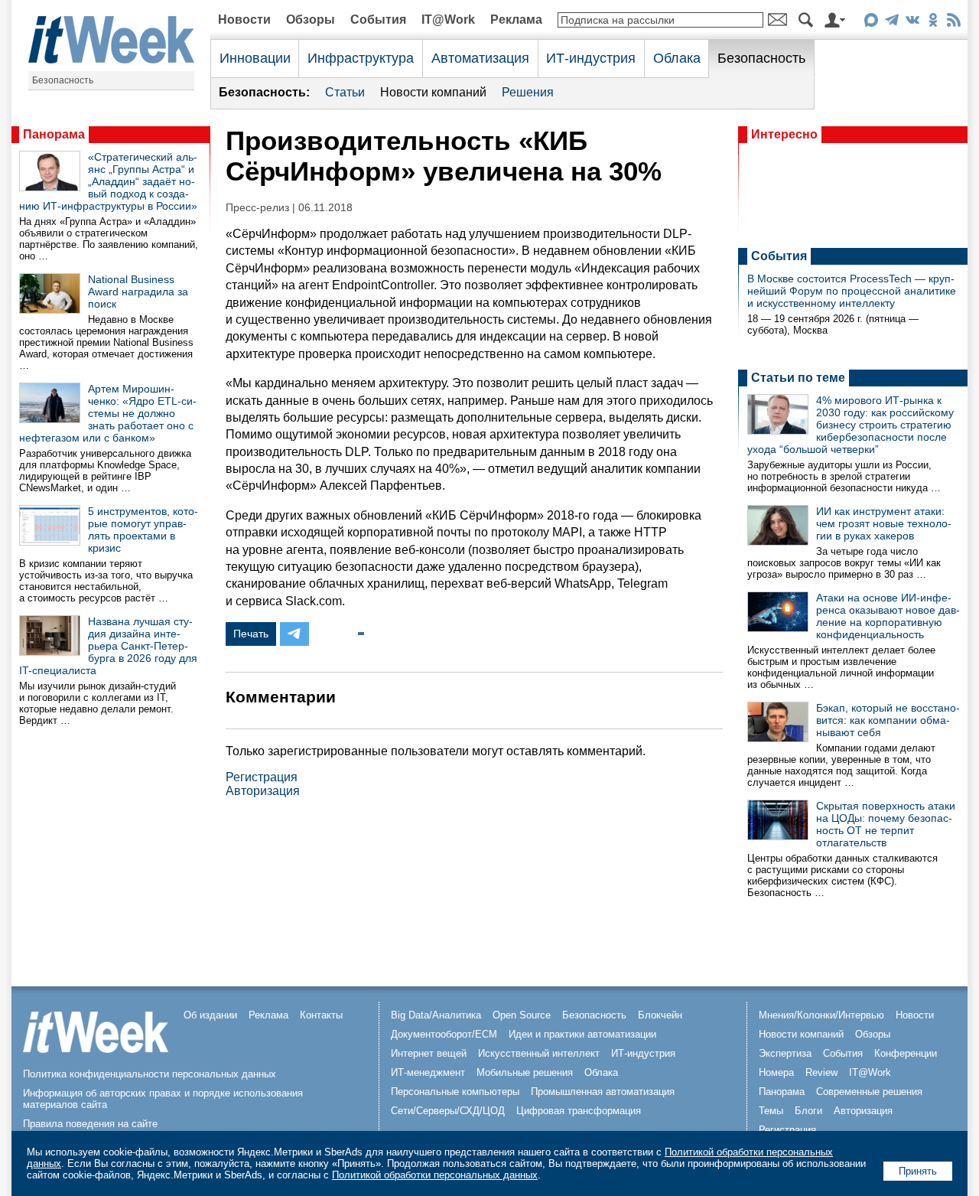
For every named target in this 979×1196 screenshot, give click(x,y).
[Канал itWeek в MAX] (870, 22)
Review (821, 1072)
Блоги (808, 1110)
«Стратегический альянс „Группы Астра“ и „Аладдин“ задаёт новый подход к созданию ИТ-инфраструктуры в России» (108, 181)
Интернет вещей (429, 1053)
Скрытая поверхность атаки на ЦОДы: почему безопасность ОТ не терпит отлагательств (885, 824)
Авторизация (263, 790)
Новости (244, 19)
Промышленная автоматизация (603, 1091)
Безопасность (62, 80)
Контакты (321, 1015)
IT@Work (448, 19)
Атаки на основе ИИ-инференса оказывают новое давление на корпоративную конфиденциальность (888, 615)
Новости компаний (433, 92)
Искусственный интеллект (539, 1053)
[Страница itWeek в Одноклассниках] (932, 22)
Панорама (54, 134)
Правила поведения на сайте (90, 1123)
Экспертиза (785, 1053)
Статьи (345, 92)
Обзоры (310, 19)
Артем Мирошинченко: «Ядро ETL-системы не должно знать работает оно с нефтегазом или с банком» (108, 413)
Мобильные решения (524, 1072)
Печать (250, 633)
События (378, 19)
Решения (528, 92)
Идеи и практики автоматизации (582, 1034)
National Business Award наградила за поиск (138, 291)
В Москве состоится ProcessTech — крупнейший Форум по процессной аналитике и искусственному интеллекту (851, 290)
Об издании (210, 1015)
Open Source (522, 1015)
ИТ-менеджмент (428, 1072)
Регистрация (262, 777)
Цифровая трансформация (578, 1110)
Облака (677, 58)
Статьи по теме (798, 377)
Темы (771, 1110)
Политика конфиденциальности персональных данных (149, 1074)
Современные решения (869, 1091)
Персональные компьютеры (455, 1091)
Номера (776, 1072)
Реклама (516, 19)
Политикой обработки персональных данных (435, 1175)
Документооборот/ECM (444, 1034)
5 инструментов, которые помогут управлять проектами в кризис (143, 529)
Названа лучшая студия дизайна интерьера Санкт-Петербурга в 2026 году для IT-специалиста (108, 645)
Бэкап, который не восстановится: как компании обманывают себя (888, 720)
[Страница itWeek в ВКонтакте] (912, 22)
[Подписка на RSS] (953, 22)
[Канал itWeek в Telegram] (891, 22)
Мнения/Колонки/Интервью (821, 1015)
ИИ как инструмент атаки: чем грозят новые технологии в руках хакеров (883, 523)
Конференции (905, 1053)
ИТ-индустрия (591, 58)
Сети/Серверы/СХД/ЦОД (448, 1110)
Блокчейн (660, 1015)
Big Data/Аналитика (436, 1015)
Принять (918, 1171)
